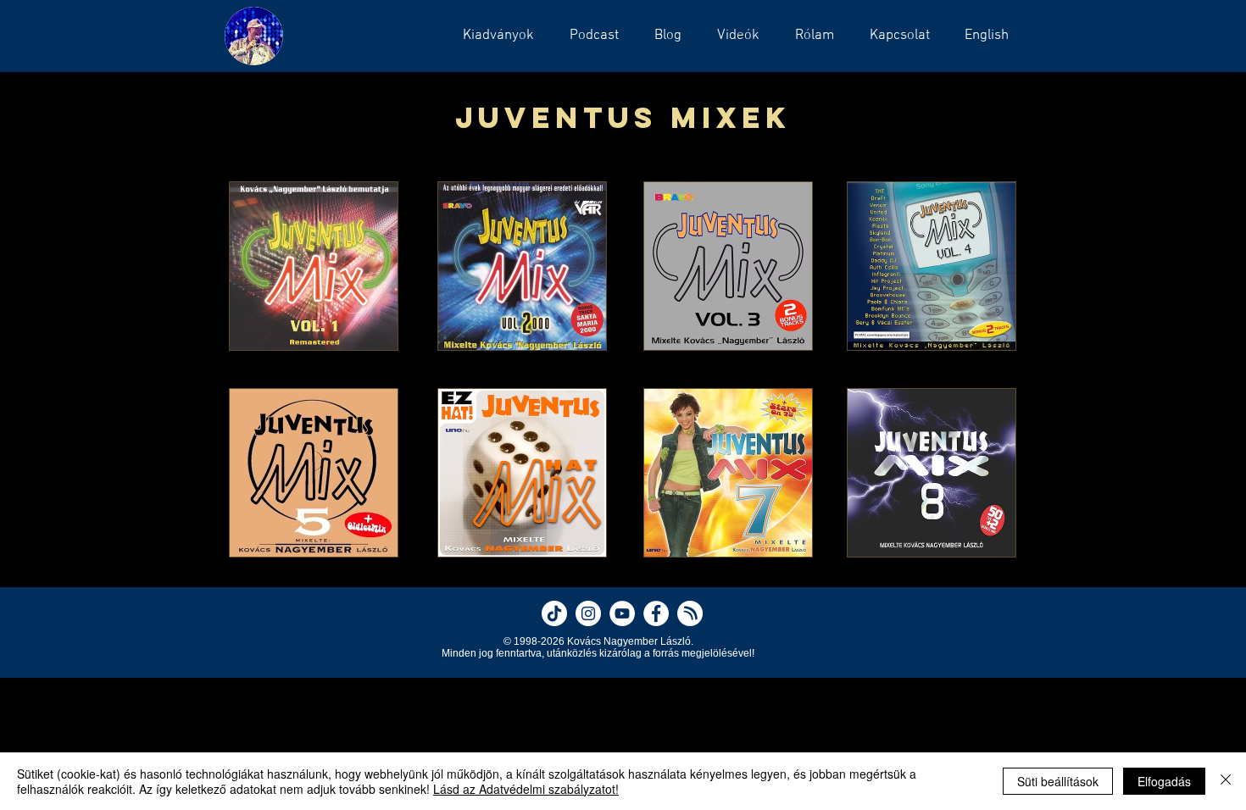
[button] (589, 36)
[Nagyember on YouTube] (622, 613)
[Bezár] (1225, 781)
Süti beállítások (1058, 781)
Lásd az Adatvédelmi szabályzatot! (526, 788)
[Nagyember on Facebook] (656, 613)
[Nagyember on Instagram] (588, 613)
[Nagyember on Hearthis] (690, 613)
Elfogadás (1164, 781)
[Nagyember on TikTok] (554, 613)
